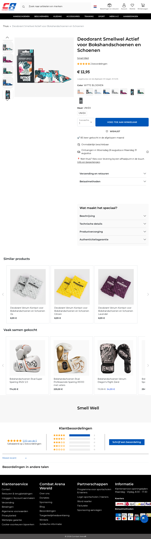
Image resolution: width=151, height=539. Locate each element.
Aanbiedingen (130, 16)
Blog (42, 506)
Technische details (91, 223)
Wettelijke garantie (12, 520)
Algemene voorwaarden (15, 511)
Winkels (44, 520)
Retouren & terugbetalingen (17, 493)
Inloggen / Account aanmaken (18, 498)
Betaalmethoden (90, 181)
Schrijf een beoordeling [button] (127, 442)
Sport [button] (101, 16)
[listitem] (27, 294)
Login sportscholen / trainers (92, 497)
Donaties (44, 498)
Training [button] (89, 16)
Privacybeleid (9, 515)
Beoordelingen (48, 511)
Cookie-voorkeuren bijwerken (18, 524)
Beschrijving (87, 216)
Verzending (8, 502)
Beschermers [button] (41, 16)
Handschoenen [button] (21, 16)
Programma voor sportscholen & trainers (94, 491)
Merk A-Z (114, 16)
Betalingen (8, 507)
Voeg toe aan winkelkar (122, 122)
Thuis (6, 26)
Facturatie (82, 505)
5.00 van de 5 (30, 440)
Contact (6, 489)
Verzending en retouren (94, 173)
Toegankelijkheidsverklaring (54, 515)
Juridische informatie (51, 524)
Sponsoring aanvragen (89, 510)
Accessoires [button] (73, 16)
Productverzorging (91, 231)
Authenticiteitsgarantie (94, 239)
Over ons (44, 493)
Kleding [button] (57, 16)
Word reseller (84, 501)
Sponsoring (46, 502)
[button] (7, 100)
